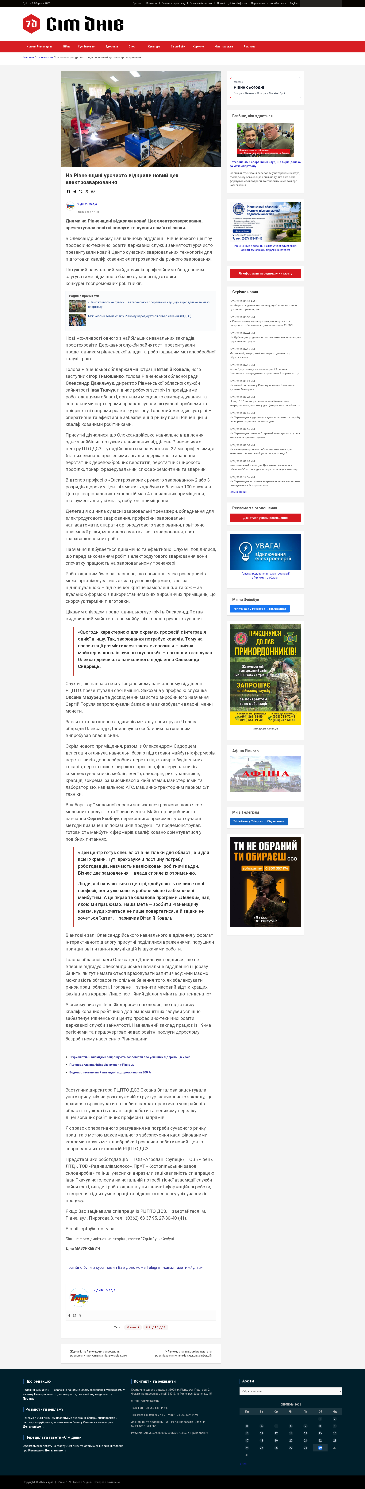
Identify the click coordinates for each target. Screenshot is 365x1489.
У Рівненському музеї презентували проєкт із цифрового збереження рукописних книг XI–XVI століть (261, 323)
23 (334, 1440)
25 (261, 1448)
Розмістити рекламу (173, 3)
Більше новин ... (240, 492)
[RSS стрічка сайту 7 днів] (317, 3)
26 (276, 1448)
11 (261, 1433)
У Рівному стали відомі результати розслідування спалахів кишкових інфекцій (183, 1353)
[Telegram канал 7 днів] (331, 3)
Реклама (249, 46)
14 (305, 1433)
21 (305, 1440)
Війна (66, 46)
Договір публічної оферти (232, 3)
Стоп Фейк (178, 46)
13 (290, 1433)
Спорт (133, 46)
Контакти (151, 3)
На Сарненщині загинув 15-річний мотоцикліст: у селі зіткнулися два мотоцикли (265, 435)
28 (305, 1448)
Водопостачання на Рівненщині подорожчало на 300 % (110, 1072)
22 (320, 1440)
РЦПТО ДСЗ (157, 1327)
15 (320, 1433)
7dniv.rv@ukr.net (150, 1400)
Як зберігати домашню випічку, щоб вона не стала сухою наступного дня (263, 307)
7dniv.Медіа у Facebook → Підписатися (259, 608)
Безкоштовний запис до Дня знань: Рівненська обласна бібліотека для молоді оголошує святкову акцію (264, 467)
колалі (134, 1327)
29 (320, 1448)
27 (290, 1448)
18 (261, 1440)
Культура (154, 46)
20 (290, 1440)
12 (276, 1433)
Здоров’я (112, 46)
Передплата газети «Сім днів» (268, 3)
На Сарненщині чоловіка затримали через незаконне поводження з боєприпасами (265, 483)
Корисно (198, 46)
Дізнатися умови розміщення (265, 517)
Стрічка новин (245, 292)
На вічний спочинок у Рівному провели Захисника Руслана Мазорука (262, 387)
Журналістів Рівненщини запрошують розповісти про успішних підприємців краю (129, 1057)
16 (334, 1433)
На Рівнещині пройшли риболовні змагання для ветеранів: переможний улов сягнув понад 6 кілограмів (261, 451)
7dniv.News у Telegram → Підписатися (258, 821)
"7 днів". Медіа (87, 204)
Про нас (137, 3)
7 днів (49, 1482)
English (294, 3)
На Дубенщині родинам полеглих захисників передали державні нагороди (265, 339)
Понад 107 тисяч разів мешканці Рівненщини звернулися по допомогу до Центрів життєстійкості (265, 403)
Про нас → (30, 1398)
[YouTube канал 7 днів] (338, 3)
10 (246, 1433)
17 (246, 1440)
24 (246, 1448)
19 (276, 1440)
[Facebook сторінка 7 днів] (303, 3)
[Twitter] (80, 1316)
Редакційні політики (201, 3)
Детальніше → (34, 1426)
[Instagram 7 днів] (310, 3)
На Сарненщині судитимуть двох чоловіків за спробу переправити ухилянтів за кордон (265, 419)
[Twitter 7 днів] (324, 3)
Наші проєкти (224, 46)
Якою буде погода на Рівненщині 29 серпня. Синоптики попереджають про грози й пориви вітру (264, 371)
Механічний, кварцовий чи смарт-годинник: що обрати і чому (260, 355)
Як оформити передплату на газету (265, 273)
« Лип (243, 1464)
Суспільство (86, 46)
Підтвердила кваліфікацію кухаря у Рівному (101, 1065)
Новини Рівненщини (39, 46)
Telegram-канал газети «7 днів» (174, 1267)
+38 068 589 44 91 (155, 1408)
